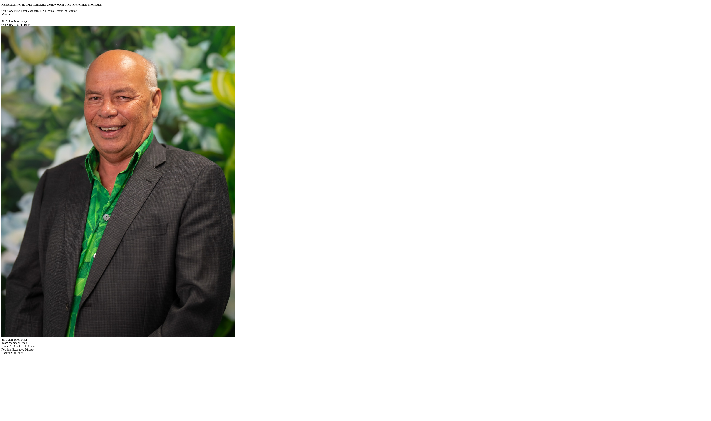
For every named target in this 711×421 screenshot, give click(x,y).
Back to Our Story (12, 352)
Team (18, 24)
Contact (156, 404)
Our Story (7, 10)
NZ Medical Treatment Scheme (58, 10)
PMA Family (21, 10)
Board (27, 24)
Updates (34, 10)
